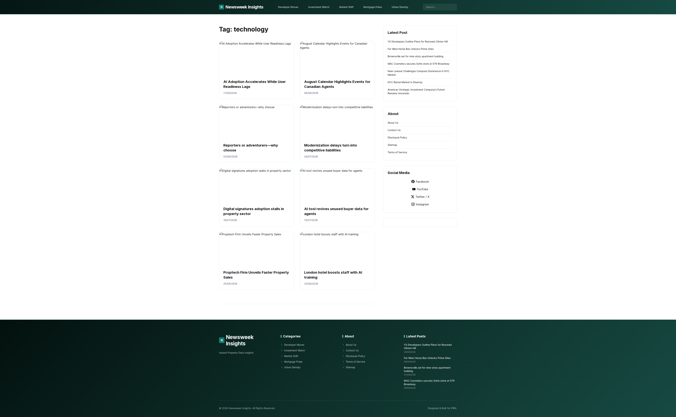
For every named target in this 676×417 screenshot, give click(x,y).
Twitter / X (422, 196)
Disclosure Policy (397, 137)
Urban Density (400, 6)
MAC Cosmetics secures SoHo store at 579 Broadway (418, 63)
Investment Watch (318, 6)
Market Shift (346, 6)
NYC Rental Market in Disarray (405, 82)
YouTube (422, 189)
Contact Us (394, 130)
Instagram (422, 204)
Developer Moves (288, 6)
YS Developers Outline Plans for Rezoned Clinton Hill (418, 41)
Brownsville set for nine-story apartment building (415, 56)
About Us (393, 122)
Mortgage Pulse (372, 6)
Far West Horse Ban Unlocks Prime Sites (411, 48)
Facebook (422, 181)
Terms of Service (397, 152)
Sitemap (392, 144)
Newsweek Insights (242, 7)
